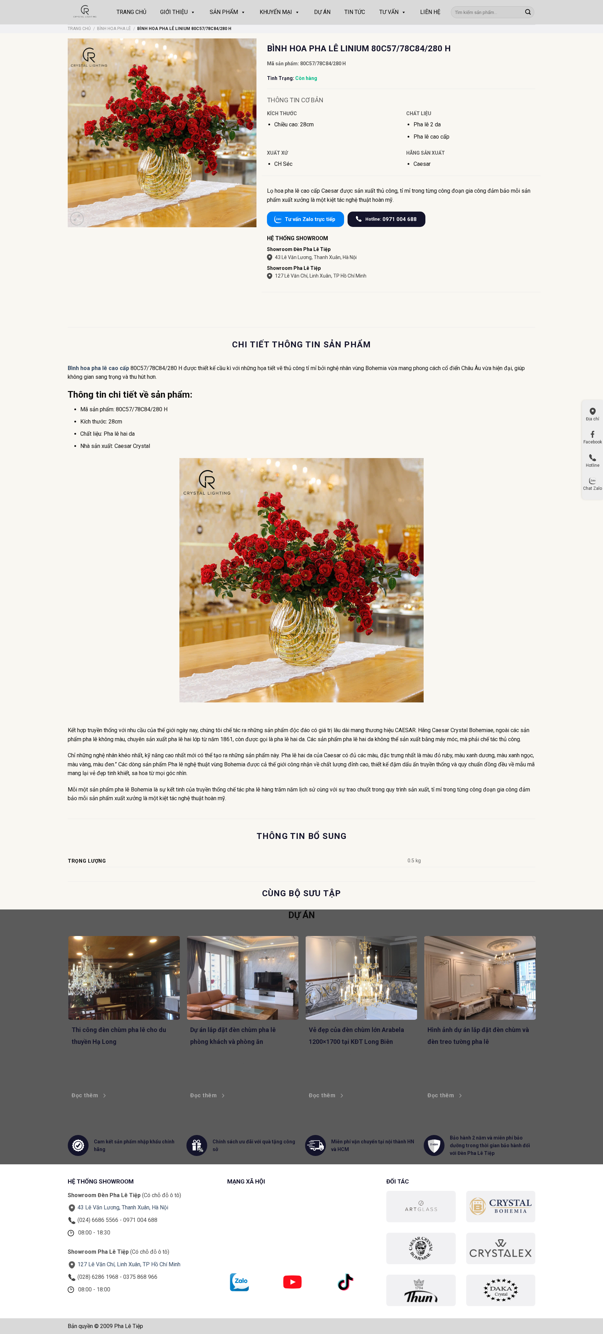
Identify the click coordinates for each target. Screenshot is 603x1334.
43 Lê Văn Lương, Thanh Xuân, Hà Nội (316, 257)
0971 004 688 (391, 219)
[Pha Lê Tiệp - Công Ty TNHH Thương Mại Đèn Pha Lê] (85, 12)
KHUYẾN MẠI (276, 12)
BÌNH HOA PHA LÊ (114, 28)
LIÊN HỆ (430, 12)
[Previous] (64, 1002)
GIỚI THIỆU (174, 12)
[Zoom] (77, 219)
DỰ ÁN (322, 12)
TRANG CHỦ (131, 12)
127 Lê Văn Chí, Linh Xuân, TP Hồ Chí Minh (320, 276)
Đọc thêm (113, 1095)
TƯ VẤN (389, 12)
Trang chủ (79, 28)
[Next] (539, 1002)
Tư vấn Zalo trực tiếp (310, 219)
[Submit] (528, 12)
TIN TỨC (354, 12)
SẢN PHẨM (224, 12)
